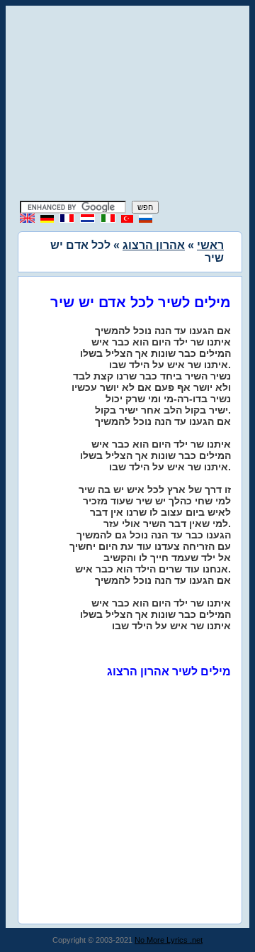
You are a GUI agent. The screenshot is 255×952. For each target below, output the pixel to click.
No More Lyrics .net (169, 940)
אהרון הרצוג (154, 245)
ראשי (210, 245)
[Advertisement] (127, 105)
